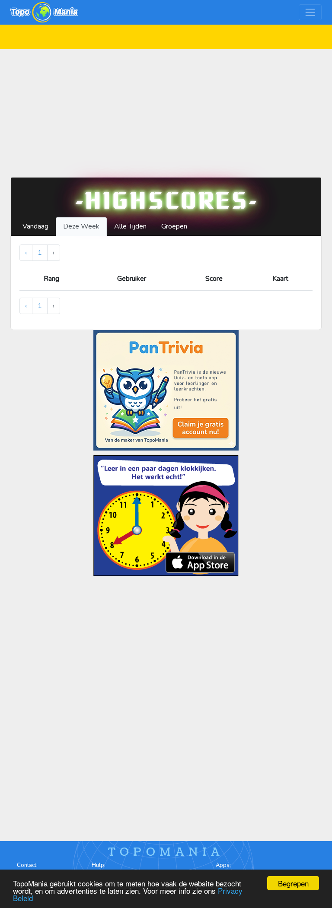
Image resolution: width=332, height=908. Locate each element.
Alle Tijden (130, 226)
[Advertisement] (166, 109)
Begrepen (293, 883)
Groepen (174, 226)
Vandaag (35, 226)
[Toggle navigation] (310, 12)
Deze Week (81, 226)
